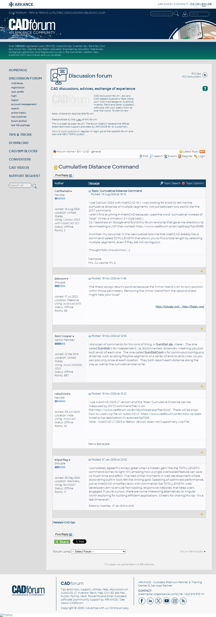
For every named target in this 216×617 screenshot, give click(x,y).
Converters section (81, 52)
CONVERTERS (20, 159)
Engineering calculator (76, 49)
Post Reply (61, 175)
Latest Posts (191, 151)
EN (79, 151)
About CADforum (72, 603)
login (14, 95)
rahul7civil (62, 394)
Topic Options (194, 183)
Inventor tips (80, 46)
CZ (192, 4)
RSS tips (196, 73)
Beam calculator (52, 49)
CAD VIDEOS (19, 168)
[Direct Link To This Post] (89, 191)
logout (15, 100)
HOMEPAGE (18, 70)
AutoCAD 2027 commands (24, 54)
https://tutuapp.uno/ (168, 306)
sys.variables (53, 54)
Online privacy (119, 608)
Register (187, 156)
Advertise (92, 608)
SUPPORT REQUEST (24, 176)
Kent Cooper (64, 336)
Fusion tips (20, 49)
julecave (61, 278)
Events (172, 156)
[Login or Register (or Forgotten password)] (185, 14)
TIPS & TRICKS (20, 135)
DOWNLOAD (18, 143)
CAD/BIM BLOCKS (23, 151)
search (15, 108)
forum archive (19, 120)
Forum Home (65, 151)
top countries (19, 116)
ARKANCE (165, 4)
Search (158, 156)
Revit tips (94, 46)
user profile (17, 91)
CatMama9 (62, 191)
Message (94, 183)
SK (198, 4)
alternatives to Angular (180, 491)
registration (17, 87)
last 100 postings (20, 125)
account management (23, 104)
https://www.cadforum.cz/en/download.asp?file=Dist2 (132, 410)
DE (210, 4)
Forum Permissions (192, 551)
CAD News (17, 83)
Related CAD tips (64, 522)
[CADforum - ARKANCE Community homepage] (32, 26)
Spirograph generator (22, 52)
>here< (179, 344)
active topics (18, 112)
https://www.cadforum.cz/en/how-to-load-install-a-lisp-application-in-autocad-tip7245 (145, 416)
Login (201, 156)
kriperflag (62, 460)
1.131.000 (20, 46)
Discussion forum (90, 76)
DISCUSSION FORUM (25, 78)
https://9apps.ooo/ (193, 306)
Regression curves (51, 52)
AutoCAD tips (64, 46)
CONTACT (181, 4)
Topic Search (172, 183)
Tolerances (96, 49)
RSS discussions (191, 76)
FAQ (145, 156)
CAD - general (92, 151)
